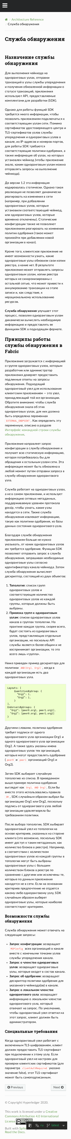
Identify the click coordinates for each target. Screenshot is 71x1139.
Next (57, 1087)
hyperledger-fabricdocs (38, 5)
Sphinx (24, 1128)
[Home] (6, 19)
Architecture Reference (28, 19)
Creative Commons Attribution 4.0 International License (32, 1116)
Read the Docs (15, 1132)
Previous (16, 1087)
